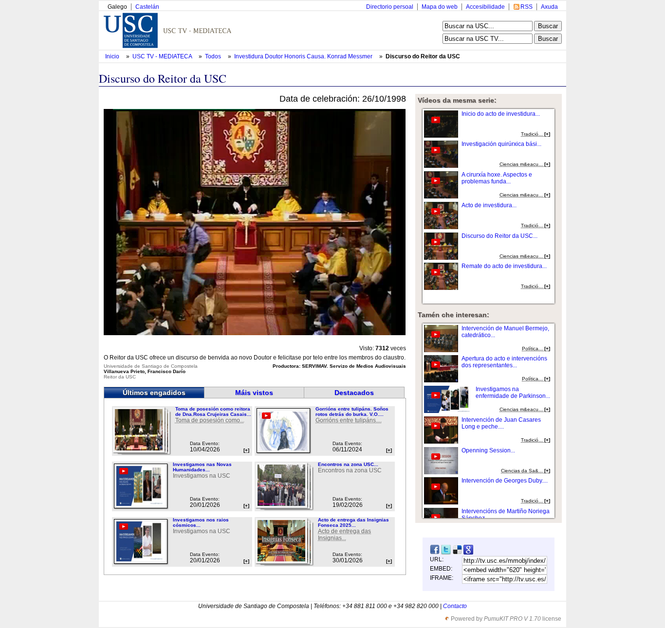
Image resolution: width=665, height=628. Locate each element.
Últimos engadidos (154, 392)
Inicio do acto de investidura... (501, 113)
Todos (213, 56)
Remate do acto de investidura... (504, 266)
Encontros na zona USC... (348, 464)
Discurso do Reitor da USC (423, 56)
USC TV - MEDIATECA (162, 56)
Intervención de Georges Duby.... (505, 480)
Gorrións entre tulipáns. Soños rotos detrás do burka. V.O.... (351, 411)
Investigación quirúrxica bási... (501, 144)
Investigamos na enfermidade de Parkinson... (513, 392)
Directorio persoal (389, 6)
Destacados (354, 392)
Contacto (455, 606)
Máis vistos (254, 392)
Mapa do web (440, 6)
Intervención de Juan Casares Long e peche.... (501, 423)
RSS (526, 6)
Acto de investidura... (489, 205)
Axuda (549, 6)
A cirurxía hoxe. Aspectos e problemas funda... (497, 178)
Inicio (113, 56)
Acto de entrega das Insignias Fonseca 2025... (353, 522)
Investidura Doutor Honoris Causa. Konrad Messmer (304, 56)
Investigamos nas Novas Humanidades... (202, 467)
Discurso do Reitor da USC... (499, 236)
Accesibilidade (485, 6)
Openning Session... (488, 450)
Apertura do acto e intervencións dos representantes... (504, 362)
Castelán (147, 6)
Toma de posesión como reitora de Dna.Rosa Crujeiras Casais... (213, 411)
